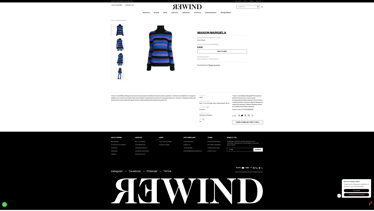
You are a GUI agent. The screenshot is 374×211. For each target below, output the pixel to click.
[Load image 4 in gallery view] (120, 74)
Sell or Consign (140, 141)
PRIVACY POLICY (211, 151)
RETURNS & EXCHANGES (214, 144)
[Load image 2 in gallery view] (120, 45)
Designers (114, 151)
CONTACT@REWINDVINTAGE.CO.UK (192, 151)
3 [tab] (112, 49)
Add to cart (222, 51)
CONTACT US (129, 5)
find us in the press (165, 141)
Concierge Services (141, 147)
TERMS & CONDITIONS (213, 147)
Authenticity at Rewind (118, 144)
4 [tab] (112, 60)
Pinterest (152, 171)
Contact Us (187, 144)
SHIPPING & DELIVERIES (214, 141)
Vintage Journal (164, 144)
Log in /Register (188, 141)
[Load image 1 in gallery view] (120, 30)
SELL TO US (238, 1)
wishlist (258, 1)
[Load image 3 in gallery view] (120, 60)
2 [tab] (112, 37)
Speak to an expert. (214, 65)
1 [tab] (112, 25)
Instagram (117, 171)
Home (113, 20)
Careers (113, 154)
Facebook (135, 171)
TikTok (167, 171)
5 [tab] (112, 72)
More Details (201, 40)
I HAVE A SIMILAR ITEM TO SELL (248, 122)
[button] (369, 204)
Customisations (140, 144)
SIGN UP (251, 1)
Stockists (114, 147)
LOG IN (245, 1)
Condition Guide (140, 154)
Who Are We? (115, 141)
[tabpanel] (120, 30)
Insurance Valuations (142, 151)
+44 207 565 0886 (116, 5)
